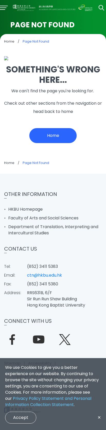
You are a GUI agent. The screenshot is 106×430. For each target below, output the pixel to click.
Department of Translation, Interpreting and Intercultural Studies (53, 230)
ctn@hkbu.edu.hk (44, 275)
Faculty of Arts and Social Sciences (43, 218)
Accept (20, 417)
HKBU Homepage (25, 209)
